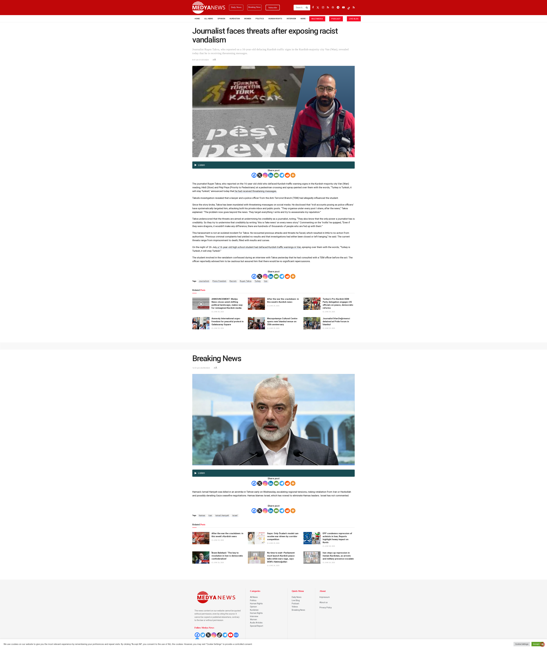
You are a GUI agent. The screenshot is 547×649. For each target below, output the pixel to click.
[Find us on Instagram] (323, 7)
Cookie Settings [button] (521, 644)
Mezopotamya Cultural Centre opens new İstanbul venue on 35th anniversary (282, 321)
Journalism (204, 281)
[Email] (276, 175)
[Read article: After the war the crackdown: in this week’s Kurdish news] (256, 304)
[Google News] (236, 634)
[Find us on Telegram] (338, 7)
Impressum (325, 597)
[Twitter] (202, 634)
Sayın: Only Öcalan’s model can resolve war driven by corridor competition (282, 536)
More (303, 19)
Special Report (256, 626)
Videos (295, 607)
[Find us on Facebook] (313, 7)
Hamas (202, 515)
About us (324, 602)
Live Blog (296, 600)
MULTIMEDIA (317, 19)
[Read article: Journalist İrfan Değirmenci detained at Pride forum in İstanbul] (312, 323)
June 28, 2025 (329, 546)
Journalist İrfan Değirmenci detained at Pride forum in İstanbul (336, 321)
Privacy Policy (326, 607)
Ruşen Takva (245, 281)
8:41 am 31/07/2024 (200, 60)
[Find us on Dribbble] (333, 7)
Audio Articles (256, 622)
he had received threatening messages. (255, 191)
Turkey (258, 281)
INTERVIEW (291, 19)
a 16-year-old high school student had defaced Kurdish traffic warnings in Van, (259, 247)
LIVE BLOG (354, 19)
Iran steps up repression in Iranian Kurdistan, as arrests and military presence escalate (338, 556)
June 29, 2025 (273, 306)
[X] (259, 175)
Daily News (296, 597)
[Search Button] (307, 7)
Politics (260, 19)
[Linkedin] (270, 175)
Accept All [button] (537, 644)
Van (266, 281)
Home (197, 19)
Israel (235, 515)
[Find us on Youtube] (343, 7)
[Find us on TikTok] (349, 7)
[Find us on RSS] (328, 7)
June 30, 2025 (218, 312)
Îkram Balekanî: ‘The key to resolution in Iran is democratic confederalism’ (227, 556)
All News (208, 19)
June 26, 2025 (218, 562)
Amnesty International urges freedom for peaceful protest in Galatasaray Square (228, 321)
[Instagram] (265, 175)
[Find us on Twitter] (318, 7)
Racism (233, 281)
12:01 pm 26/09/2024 (201, 368)
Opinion (221, 19)
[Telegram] (281, 175)
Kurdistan (235, 19)
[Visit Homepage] (208, 7)
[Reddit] (287, 175)
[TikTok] (219, 634)
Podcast (295, 603)
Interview (254, 616)
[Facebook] (254, 175)
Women (247, 19)
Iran (210, 515)
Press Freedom (219, 281)
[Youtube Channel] (230, 634)
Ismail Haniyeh (222, 515)
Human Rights (275, 19)
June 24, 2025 (273, 565)
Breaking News (298, 610)
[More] (292, 175)
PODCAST (336, 19)
